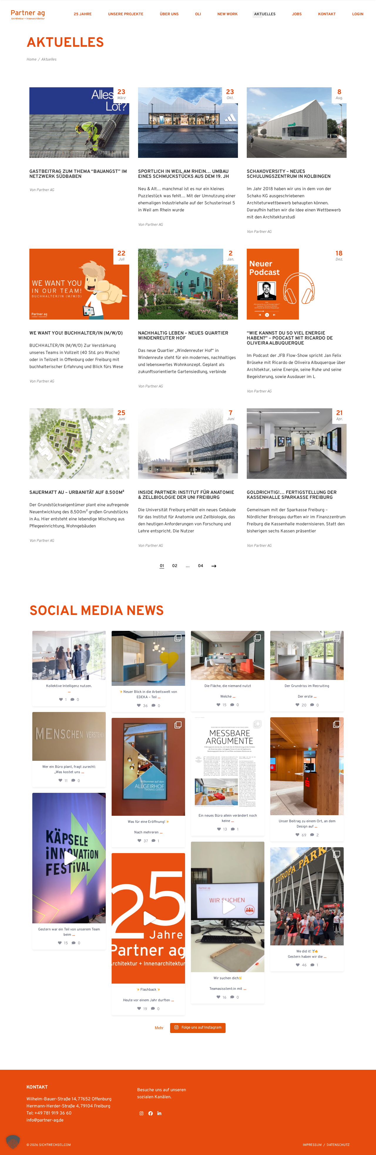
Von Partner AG (41, 190)
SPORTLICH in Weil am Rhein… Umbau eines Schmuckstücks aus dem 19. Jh (183, 174)
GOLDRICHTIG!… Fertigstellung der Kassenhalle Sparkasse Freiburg (292, 495)
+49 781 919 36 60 (53, 1113)
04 (200, 566)
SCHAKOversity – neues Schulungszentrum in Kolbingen (288, 174)
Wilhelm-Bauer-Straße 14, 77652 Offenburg (68, 1099)
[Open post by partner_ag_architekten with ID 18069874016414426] (69, 858)
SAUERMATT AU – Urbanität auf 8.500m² (76, 493)
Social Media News (96, 611)
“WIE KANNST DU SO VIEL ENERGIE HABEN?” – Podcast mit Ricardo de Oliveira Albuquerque (290, 338)
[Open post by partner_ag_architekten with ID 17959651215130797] (148, 918)
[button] (13, 1142)
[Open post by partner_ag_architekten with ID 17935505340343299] (227, 655)
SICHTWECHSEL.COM (55, 1145)
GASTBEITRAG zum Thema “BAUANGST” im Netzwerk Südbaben (78, 174)
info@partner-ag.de (44, 1120)
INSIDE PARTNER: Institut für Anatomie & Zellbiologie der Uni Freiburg (186, 495)
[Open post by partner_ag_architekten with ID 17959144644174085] (69, 736)
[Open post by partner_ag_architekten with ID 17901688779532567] (307, 655)
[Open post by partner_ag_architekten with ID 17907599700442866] (227, 907)
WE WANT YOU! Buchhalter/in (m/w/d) (76, 333)
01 (162, 566)
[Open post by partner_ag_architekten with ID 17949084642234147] (307, 766)
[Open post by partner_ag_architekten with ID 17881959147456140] (307, 896)
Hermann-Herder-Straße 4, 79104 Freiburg (68, 1106)
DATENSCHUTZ (338, 1145)
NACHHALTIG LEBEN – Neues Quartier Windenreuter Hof (183, 335)
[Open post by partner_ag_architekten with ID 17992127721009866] (148, 658)
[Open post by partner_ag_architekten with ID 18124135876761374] (227, 763)
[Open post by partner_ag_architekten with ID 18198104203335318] (148, 767)
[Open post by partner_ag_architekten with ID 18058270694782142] (69, 655)
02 (174, 566)
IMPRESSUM (312, 1145)
